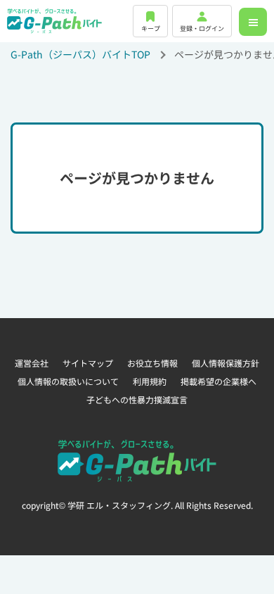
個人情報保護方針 (225, 363)
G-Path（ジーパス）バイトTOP (80, 54)
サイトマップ (88, 363)
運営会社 (31, 363)
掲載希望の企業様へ (218, 381)
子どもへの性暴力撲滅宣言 (137, 399)
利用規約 (150, 381)
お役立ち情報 (152, 363)
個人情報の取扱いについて (68, 381)
